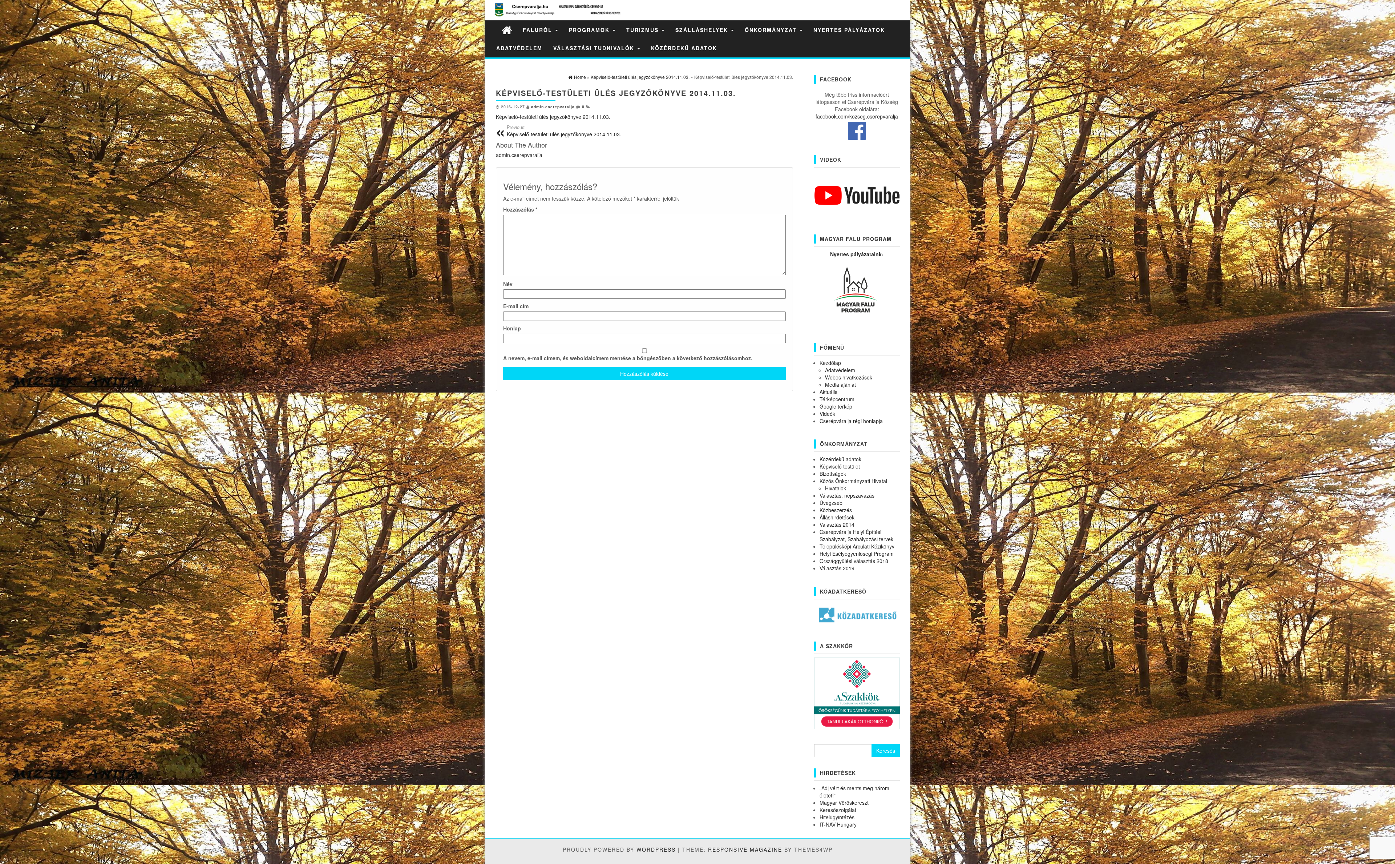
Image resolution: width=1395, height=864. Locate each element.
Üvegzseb (831, 502)
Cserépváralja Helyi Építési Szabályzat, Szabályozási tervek (856, 535)
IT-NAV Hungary (838, 824)
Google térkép (836, 406)
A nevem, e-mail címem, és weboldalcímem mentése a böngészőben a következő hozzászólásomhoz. (627, 358)
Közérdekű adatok (684, 48)
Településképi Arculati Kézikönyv (857, 546)
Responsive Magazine (745, 849)
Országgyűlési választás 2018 (854, 560)
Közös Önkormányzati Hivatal (853, 481)
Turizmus (643, 29)
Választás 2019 (837, 568)
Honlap (512, 328)
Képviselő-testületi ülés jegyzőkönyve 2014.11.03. (553, 116)
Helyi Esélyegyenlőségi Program (857, 553)
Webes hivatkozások (848, 377)
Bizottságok (833, 473)
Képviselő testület (840, 466)
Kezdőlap (830, 362)
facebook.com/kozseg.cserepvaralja (857, 116)
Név (508, 284)
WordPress (656, 849)
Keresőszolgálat (838, 809)
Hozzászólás (520, 209)
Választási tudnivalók (594, 48)
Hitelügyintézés (837, 817)
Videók (827, 413)
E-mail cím (516, 306)
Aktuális (828, 391)
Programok (590, 29)
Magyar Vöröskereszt (844, 802)
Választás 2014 (837, 524)
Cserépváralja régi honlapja (851, 421)
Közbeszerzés (836, 510)
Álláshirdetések (837, 517)
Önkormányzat (772, 29)
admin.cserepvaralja (553, 106)
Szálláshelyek (702, 29)
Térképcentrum (837, 399)
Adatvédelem (519, 48)
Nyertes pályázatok (849, 29)
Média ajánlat (840, 384)
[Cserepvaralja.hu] (507, 29)
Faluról (538, 29)
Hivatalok (835, 488)
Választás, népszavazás (847, 495)
